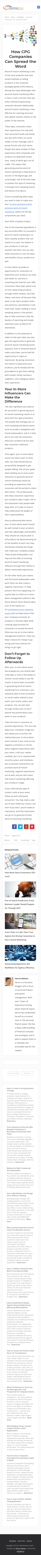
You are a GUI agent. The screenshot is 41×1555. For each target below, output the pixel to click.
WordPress (20, 1551)
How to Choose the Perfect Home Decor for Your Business (20, 1352)
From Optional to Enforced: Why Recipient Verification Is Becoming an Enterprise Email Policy (20, 1130)
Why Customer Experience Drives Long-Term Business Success (20, 1228)
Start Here (21, 1541)
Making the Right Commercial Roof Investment (19, 1169)
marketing (25, 840)
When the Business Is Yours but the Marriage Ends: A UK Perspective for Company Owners (20, 1389)
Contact (29, 1541)
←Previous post (14, 1073)
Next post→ (27, 1073)
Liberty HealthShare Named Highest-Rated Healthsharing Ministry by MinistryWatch (18, 1305)
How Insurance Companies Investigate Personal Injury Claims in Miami (20, 1458)
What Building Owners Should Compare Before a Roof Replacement (19, 1428)
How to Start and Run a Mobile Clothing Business (19, 1500)
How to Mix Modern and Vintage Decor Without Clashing (20, 1194)
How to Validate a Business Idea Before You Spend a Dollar (19, 1269)
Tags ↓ (33, 840)
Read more (11, 1121)
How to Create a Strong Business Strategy (20, 1089)
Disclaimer (12, 1541)
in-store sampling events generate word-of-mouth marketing (18, 208)
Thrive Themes (20, 1548)
